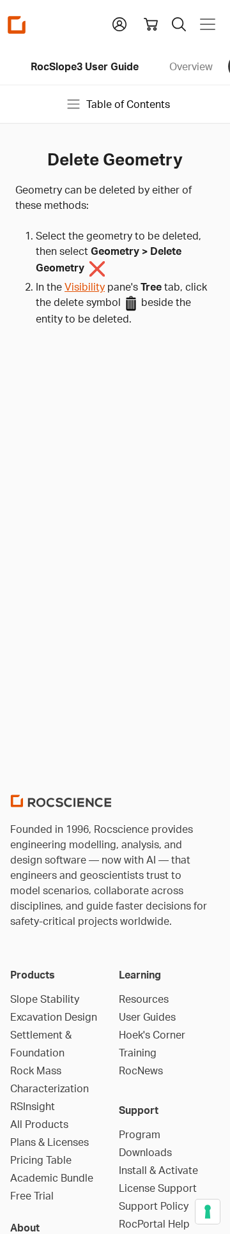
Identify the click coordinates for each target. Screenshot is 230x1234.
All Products (39, 1124)
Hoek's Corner (152, 1034)
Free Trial (32, 1195)
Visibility (85, 286)
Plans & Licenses (49, 1142)
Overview (191, 66)
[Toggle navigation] (207, 24)
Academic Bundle (51, 1177)
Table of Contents (128, 104)
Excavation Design (53, 1016)
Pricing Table (41, 1160)
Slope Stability (44, 999)
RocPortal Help (154, 1223)
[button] (119, 23)
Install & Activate (158, 1170)
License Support (158, 1188)
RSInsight (32, 1106)
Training (138, 1052)
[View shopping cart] (151, 24)
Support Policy (153, 1206)
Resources (144, 999)
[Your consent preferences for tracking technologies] (207, 1212)
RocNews (141, 1070)
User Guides (147, 1016)
